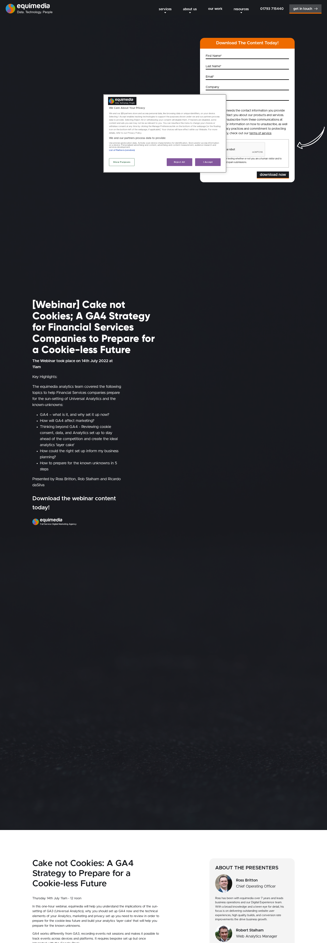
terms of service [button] (260, 133)
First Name (213, 55)
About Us (190, 9)
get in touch (302, 9)
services (165, 9)
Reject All (179, 162)
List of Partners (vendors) (122, 150)
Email (209, 76)
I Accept (208, 162)
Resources (241, 9)
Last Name (213, 66)
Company (212, 87)
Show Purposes (121, 162)
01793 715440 (272, 9)
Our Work (215, 9)
